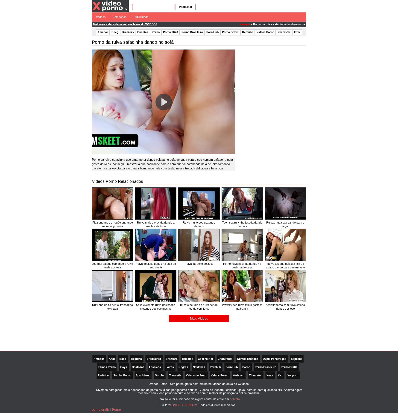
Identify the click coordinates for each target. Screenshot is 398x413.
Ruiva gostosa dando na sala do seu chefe (155, 265)
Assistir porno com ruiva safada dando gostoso (285, 306)
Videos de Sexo (196, 375)
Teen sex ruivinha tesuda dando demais (242, 224)
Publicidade (141, 17)
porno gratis (100, 409)
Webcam (238, 375)
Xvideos (100, 17)
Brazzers (128, 32)
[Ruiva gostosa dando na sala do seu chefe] (155, 245)
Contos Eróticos (247, 359)
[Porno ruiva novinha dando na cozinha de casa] (242, 245)
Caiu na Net (205, 359)
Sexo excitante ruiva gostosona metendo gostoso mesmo (155, 306)
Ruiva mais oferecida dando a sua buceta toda (156, 224)
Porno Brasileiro (192, 32)
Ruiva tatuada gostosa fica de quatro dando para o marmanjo (285, 265)
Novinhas (199, 367)
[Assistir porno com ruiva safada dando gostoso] (285, 286)
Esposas (296, 359)
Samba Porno (122, 375)
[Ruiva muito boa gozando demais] (199, 203)
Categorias (119, 17)
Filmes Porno (107, 367)
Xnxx (297, 32)
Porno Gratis (230, 32)
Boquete (136, 359)
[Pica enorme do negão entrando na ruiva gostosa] (112, 203)
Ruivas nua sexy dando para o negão (285, 224)
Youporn (292, 375)
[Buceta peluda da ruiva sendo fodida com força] (199, 286)
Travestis (175, 375)
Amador (102, 32)
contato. (235, 399)
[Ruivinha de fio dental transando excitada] (112, 286)
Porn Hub (212, 32)
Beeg (114, 32)
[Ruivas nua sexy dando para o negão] (285, 203)
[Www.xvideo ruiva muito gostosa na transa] (242, 286)
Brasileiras (153, 359)
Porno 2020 (170, 32)
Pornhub (215, 367)
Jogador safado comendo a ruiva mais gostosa (112, 265)
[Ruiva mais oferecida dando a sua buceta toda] (155, 203)
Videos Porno (265, 32)
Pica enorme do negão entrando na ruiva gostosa (112, 224)
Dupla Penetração (274, 359)
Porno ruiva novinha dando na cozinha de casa (242, 265)
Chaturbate (225, 359)
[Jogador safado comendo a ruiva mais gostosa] (112, 245)
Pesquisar (185, 7)
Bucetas (142, 32)
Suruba (159, 375)
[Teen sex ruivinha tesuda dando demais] (242, 203)
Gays (123, 367)
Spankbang (143, 375)
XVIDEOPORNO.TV (184, 405)
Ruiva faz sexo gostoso (199, 263)
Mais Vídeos (199, 318)
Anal (112, 359)
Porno (156, 32)
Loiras (170, 367)
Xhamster (284, 32)
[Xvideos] (110, 5)
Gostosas (138, 367)
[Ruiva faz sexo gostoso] (199, 245)
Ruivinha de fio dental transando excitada (112, 306)
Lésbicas (155, 367)
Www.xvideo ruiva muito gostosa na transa (242, 306)
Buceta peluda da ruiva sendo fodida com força (199, 306)
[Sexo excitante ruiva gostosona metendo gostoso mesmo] (155, 286)
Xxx (280, 375)
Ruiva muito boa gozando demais (199, 224)
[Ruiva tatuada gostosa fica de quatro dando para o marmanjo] (285, 245)
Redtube (247, 32)
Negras (183, 367)
